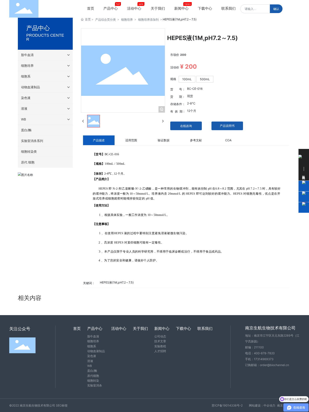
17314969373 (263, 359)
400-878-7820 (264, 353)
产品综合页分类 (105, 19)
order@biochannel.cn (274, 365)
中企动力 (269, 405)
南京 (280, 405)
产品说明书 (227, 125)
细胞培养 (127, 19)
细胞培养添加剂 (148, 19)
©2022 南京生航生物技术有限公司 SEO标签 (38, 405)
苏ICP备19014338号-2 (227, 405)
